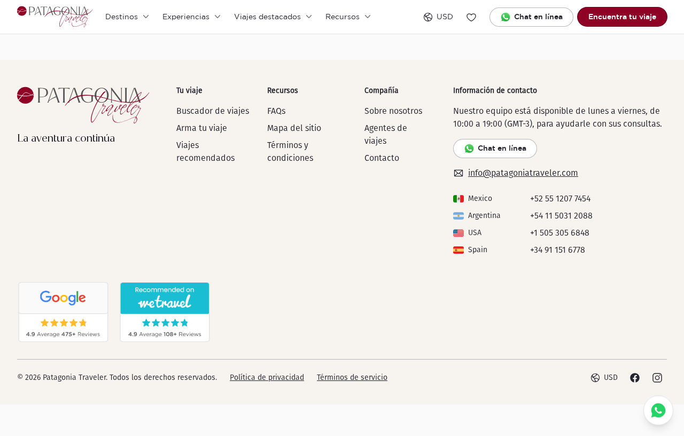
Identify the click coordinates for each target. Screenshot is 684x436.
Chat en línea (538, 16)
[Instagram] (657, 377)
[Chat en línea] (658, 410)
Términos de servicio (352, 377)
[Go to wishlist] (471, 17)
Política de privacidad (267, 377)
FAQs (276, 111)
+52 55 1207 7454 (560, 198)
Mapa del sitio (294, 128)
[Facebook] (634, 377)
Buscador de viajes (212, 111)
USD (445, 16)
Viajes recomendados (205, 151)
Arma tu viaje (201, 128)
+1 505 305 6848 (559, 233)
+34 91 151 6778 (557, 250)
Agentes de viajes (385, 134)
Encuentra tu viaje (622, 16)
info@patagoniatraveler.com (523, 173)
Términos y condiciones (290, 151)
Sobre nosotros (393, 111)
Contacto (381, 158)
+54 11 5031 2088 (561, 216)
